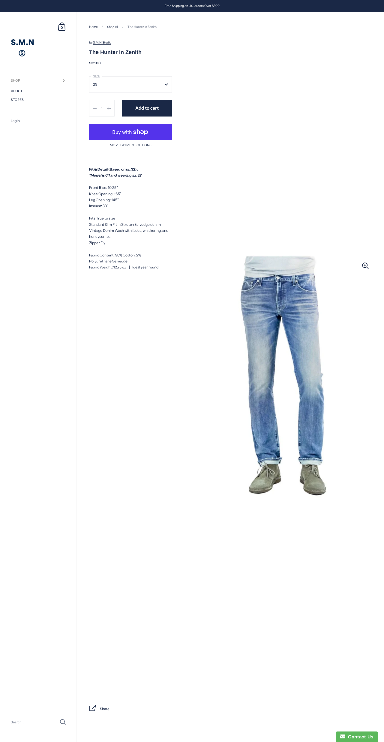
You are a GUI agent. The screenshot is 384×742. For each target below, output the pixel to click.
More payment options (131, 145)
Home (93, 27)
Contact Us (359, 736)
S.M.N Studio (102, 42)
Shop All (112, 27)
